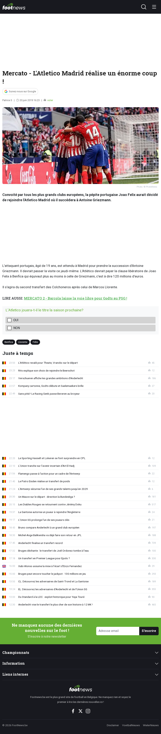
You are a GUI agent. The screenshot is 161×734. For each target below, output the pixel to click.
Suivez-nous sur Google (22, 91)
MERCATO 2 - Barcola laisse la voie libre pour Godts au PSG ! (75, 298)
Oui (15, 320)
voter (50, 100)
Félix (35, 342)
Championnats (15, 652)
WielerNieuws (151, 725)
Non (16, 328)
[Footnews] (80, 688)
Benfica (9, 342)
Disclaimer (113, 725)
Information (13, 663)
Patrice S (7, 100)
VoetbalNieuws (131, 725)
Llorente (22, 342)
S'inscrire (149, 631)
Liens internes (15, 674)
